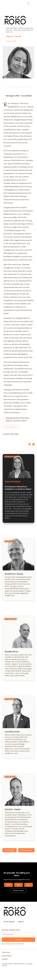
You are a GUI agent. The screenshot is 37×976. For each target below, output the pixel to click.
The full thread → (11, 427)
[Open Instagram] (33, 445)
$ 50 (8, 885)
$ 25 (18, 885)
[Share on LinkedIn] (29, 444)
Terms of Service (7, 955)
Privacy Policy (21, 943)
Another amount (18, 890)
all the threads (9, 850)
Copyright (4, 959)
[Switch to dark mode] (28, 3)
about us (21, 921)
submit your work (26, 850)
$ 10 (28, 885)
